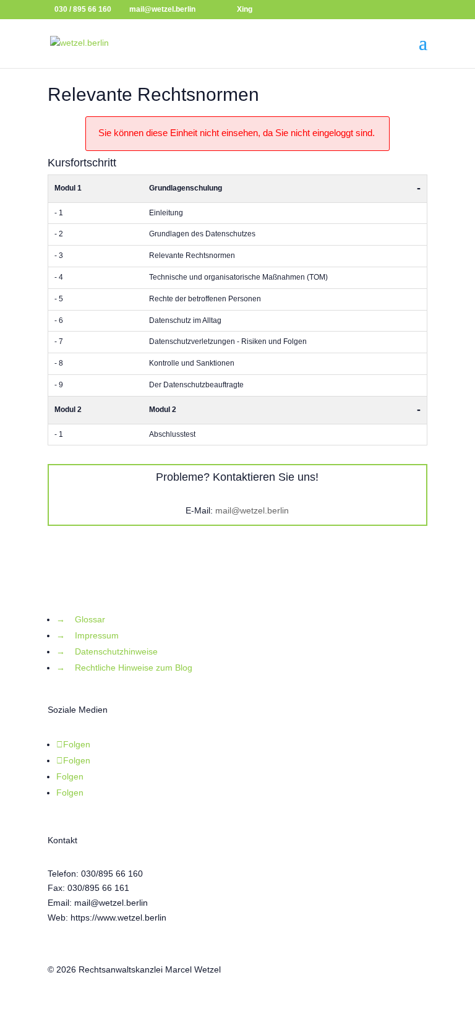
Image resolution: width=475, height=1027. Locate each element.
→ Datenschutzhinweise (107, 651)
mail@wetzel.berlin (252, 510)
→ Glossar (80, 619)
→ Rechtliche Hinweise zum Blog (124, 667)
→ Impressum (87, 635)
